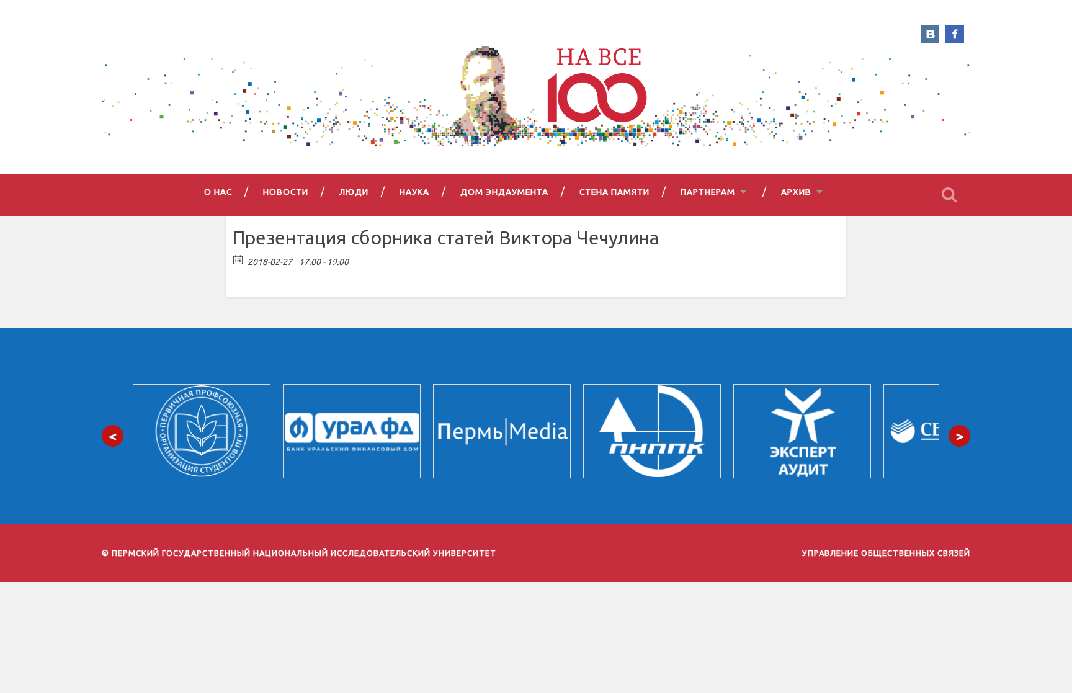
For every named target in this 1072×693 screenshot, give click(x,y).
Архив (796, 192)
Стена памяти (614, 192)
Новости (285, 192)
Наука (414, 192)
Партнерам (708, 192)
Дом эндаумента (504, 192)
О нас (218, 192)
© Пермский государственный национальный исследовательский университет (299, 552)
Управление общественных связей (886, 552)
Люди (353, 192)
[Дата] (238, 259)
